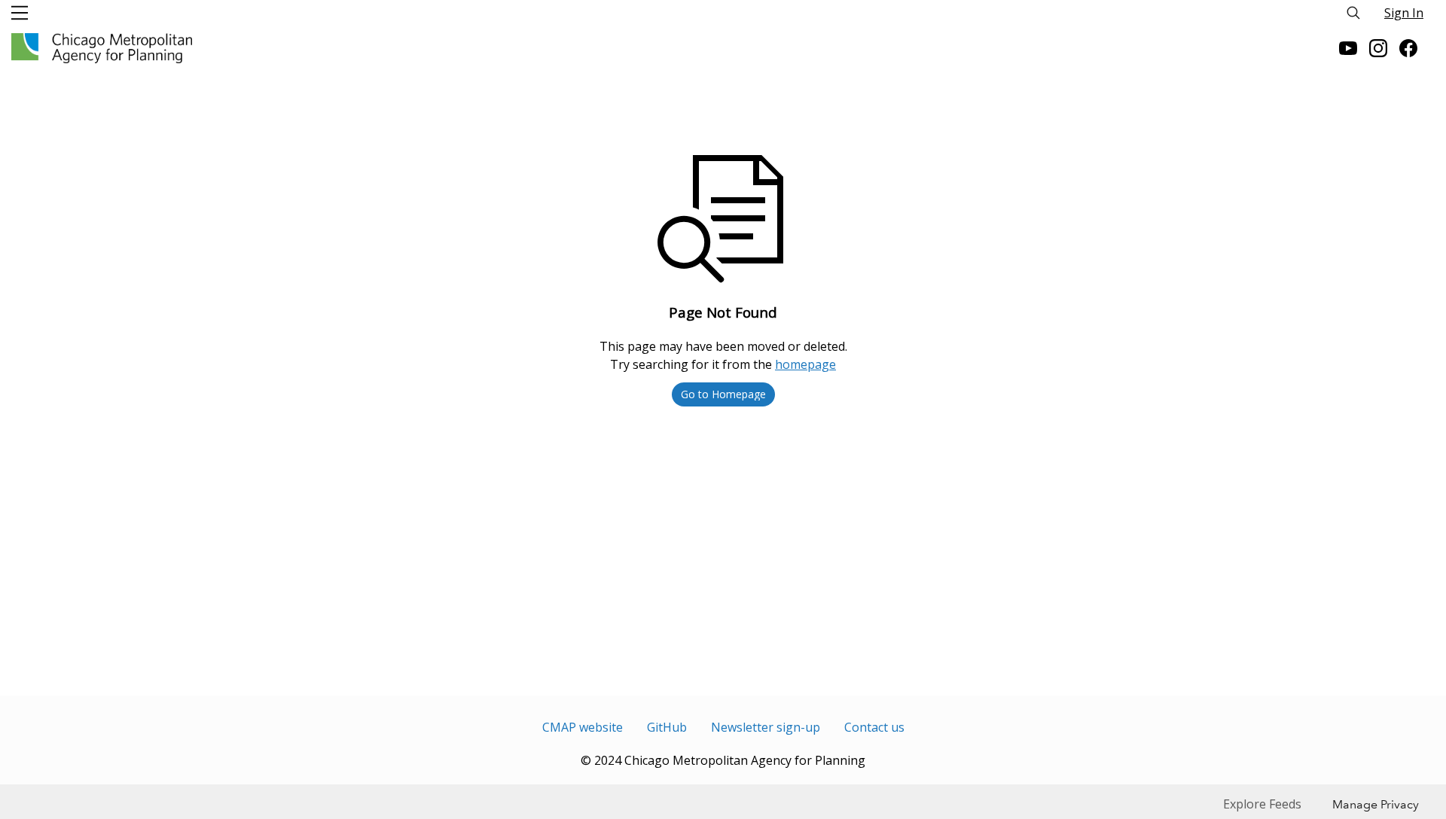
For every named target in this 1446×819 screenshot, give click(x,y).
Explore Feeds (1262, 804)
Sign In (1403, 13)
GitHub (667, 727)
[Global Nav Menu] (19, 13)
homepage (805, 364)
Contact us (874, 727)
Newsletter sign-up (765, 727)
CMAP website (582, 727)
